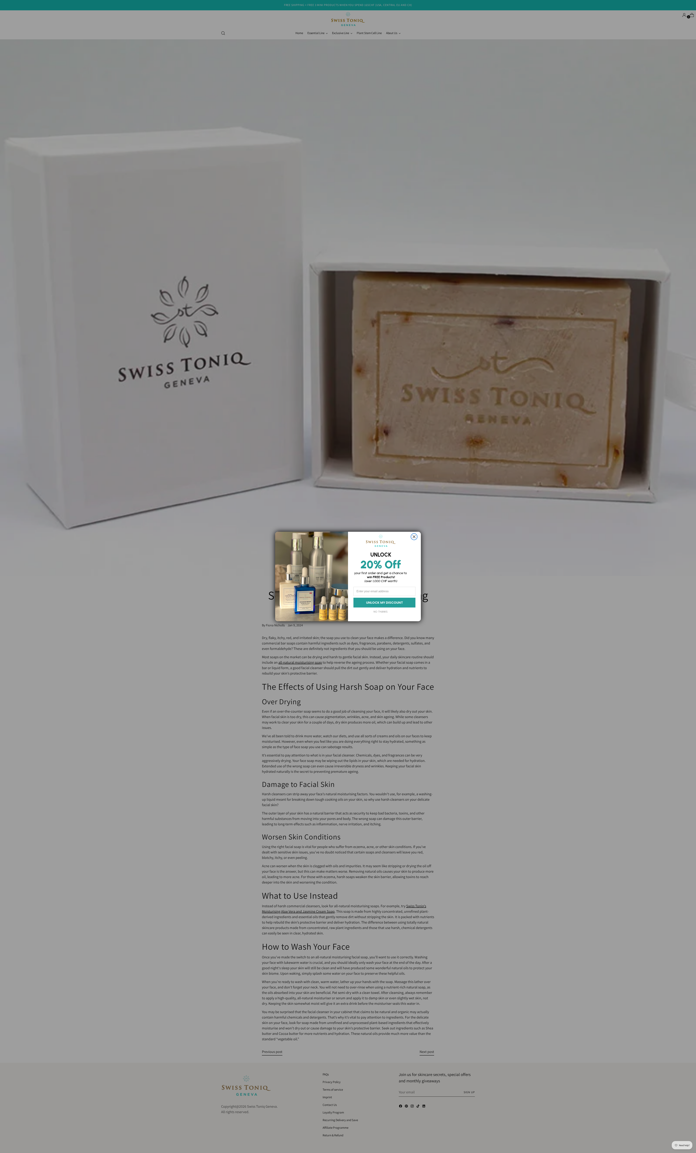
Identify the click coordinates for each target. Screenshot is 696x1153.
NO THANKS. (381, 611)
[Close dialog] (414, 537)
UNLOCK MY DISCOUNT (384, 602)
